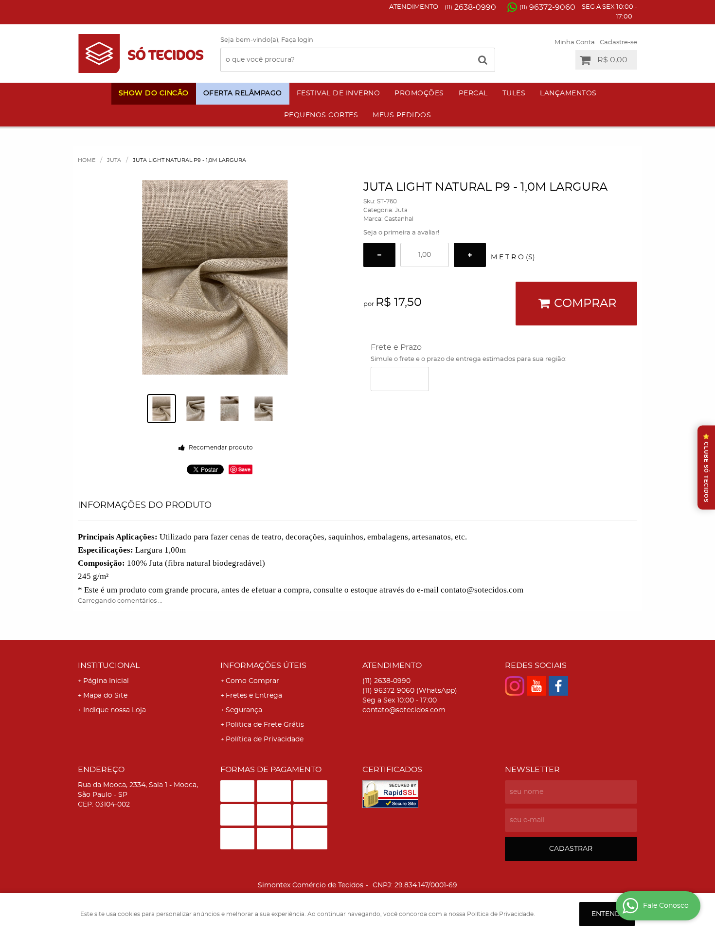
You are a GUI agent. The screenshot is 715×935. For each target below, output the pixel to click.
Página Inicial (106, 681)
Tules (514, 93)
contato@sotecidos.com (404, 710)
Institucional (109, 665)
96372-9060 (547, 7)
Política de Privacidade (265, 739)
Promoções (419, 93)
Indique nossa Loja (114, 710)
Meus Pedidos (402, 115)
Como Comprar (252, 681)
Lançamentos (568, 93)
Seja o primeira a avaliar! (401, 233)
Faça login (297, 40)
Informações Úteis (263, 665)
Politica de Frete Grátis (265, 724)
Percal (473, 93)
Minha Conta (574, 42)
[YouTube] (536, 686)
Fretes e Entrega (254, 695)
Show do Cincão (154, 93)
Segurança (244, 710)
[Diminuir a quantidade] (379, 255)
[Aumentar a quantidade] (470, 255)
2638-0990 (470, 7)
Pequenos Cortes (321, 115)
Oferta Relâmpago (242, 93)
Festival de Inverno (338, 93)
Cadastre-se (618, 42)
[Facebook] (558, 686)
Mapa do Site (105, 695)
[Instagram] (514, 686)
